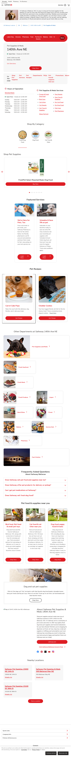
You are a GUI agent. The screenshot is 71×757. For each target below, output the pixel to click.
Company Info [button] (7, 734)
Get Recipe (23, 318)
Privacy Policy (36, 750)
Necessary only (63, 753)
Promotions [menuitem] (60, 75)
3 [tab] (32, 192)
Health (10, 1)
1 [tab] (29, 192)
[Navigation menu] (2, 5)
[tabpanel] (35, 172)
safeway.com (57, 642)
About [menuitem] (67, 75)
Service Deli (50, 427)
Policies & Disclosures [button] (10, 738)
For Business (23, 1)
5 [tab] (36, 192)
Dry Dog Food (59, 105)
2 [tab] (31, 192)
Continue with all (51, 753)
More (62, 38)
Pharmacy (16, 1)
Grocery (4, 1)
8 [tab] (41, 192)
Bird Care (42, 99)
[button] (62, 5)
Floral (51, 412)
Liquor (52, 397)
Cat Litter (42, 102)
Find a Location (37, 701)
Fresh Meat (22, 382)
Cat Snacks (42, 105)
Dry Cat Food (59, 102)
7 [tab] (39, 192)
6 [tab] (38, 192)
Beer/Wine (21, 412)
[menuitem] (10, 38)
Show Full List (43, 114)
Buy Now (42, 184)
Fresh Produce (24, 397)
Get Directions (11, 64)
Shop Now (35, 68)
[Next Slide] (68, 172)
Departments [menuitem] (37, 75)
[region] (35, 751)
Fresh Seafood (24, 367)
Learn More (25, 257)
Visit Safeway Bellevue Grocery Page (53, 647)
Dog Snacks (58, 94)
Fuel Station (37, 457)
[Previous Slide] (2, 172)
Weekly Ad (8, 677)
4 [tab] (34, 192)
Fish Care (58, 108)
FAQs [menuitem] (45, 75)
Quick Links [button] (6, 731)
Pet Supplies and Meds (40, 346)
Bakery (19, 427)
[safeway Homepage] (8, 5)
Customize (24, 750)
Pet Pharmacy (59, 111)
